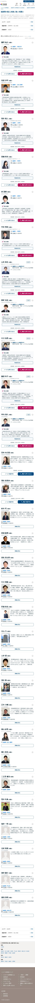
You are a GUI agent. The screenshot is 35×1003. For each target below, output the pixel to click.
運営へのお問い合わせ (9, 985)
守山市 (8, 886)
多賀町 (13, 953)
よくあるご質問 (7, 983)
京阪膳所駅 (6, 719)
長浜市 (8, 812)
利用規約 (22, 977)
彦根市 (19, 196)
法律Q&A (5, 977)
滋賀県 (14, 46)
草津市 (19, 161)
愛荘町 (2, 953)
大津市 (19, 122)
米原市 (9, 957)
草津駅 (14, 163)
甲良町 (9, 953)
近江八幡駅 (15, 86)
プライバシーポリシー (26, 979)
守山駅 (4, 887)
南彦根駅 (5, 523)
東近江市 (19, 46)
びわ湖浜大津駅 (7, 766)
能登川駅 (14, 48)
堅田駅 (5, 468)
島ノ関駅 (14, 124)
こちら (30, 36)
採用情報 (5, 996)
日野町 (13, 961)
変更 (32, 22)
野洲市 (19, 951)
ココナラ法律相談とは (9, 974)
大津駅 (4, 547)
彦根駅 (14, 198)
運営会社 (5, 993)
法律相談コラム (7, 979)
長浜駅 (4, 814)
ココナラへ (4, 1)
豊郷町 (6, 953)
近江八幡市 (20, 84)
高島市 (6, 957)
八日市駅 (5, 912)
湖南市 (9, 961)
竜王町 (27, 951)
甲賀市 (6, 961)
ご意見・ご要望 (24, 974)
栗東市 (2, 961)
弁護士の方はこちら (28, 1)
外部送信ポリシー (24, 981)
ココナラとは (6, 981)
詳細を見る (17, 526)
